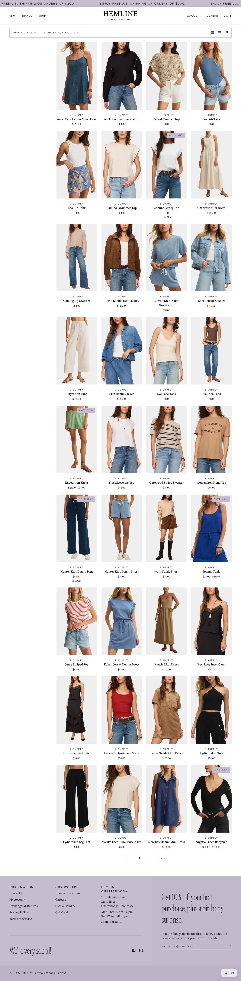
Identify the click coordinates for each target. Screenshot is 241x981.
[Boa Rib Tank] (211, 76)
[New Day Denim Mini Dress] (166, 799)
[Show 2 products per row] (213, 32)
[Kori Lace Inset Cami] (211, 621)
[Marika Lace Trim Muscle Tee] (121, 799)
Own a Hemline (65, 906)
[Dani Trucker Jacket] (211, 258)
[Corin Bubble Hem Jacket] (121, 258)
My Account (17, 899)
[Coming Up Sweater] (76, 258)
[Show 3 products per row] (219, 32)
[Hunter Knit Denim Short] (121, 528)
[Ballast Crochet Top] (166, 76)
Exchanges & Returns (23, 906)
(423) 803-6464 (111, 922)
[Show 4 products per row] (227, 32)
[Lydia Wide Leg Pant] (76, 799)
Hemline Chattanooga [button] (114, 889)
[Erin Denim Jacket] (121, 351)
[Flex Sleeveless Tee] (121, 439)
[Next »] (161, 858)
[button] (27, 15)
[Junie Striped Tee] (76, 621)
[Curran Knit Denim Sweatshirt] (166, 258)
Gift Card (61, 912)
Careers (60, 899)
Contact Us (16, 893)
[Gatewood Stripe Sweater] (166, 439)
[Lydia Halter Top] (211, 710)
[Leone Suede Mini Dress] (166, 710)
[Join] (227, 946)
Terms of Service (20, 919)
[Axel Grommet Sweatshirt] (121, 76)
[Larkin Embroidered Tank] (121, 710)
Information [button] (21, 887)
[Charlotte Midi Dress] (211, 164)
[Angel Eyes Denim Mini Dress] (76, 76)
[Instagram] (141, 950)
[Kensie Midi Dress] (166, 621)
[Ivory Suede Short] (166, 528)
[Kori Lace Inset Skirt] (76, 710)
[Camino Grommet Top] (121, 164)
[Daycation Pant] (76, 351)
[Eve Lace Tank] (166, 351)
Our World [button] (65, 887)
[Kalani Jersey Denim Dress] (121, 621)
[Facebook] (134, 950)
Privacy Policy (18, 912)
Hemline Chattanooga (35, 973)
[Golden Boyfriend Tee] (211, 439)
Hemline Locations (67, 893)
